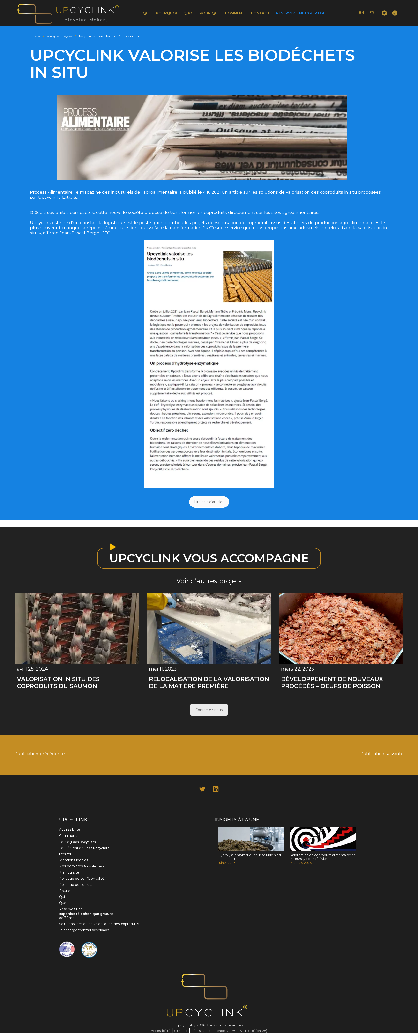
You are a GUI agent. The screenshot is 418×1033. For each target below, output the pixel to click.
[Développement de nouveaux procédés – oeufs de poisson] (341, 628)
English (365, 13)
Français (376, 13)
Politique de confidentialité (81, 878)
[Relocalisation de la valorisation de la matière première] (209, 628)
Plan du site (69, 872)
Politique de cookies (76, 884)
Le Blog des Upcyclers (59, 36)
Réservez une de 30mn (86, 913)
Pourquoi (166, 13)
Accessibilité (69, 829)
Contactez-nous (209, 710)
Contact (260, 13)
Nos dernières (81, 866)
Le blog (77, 842)
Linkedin (395, 12)
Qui (146, 13)
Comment (235, 13)
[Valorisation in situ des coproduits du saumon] (77, 628)
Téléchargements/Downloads (84, 930)
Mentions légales (73, 860)
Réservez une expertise (300, 13)
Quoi (188, 13)
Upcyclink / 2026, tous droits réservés (209, 1025)
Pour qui (209, 13)
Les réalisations (84, 848)
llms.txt (65, 854)
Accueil (36, 36)
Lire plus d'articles (209, 502)
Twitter (384, 12)
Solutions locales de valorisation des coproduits (99, 924)
